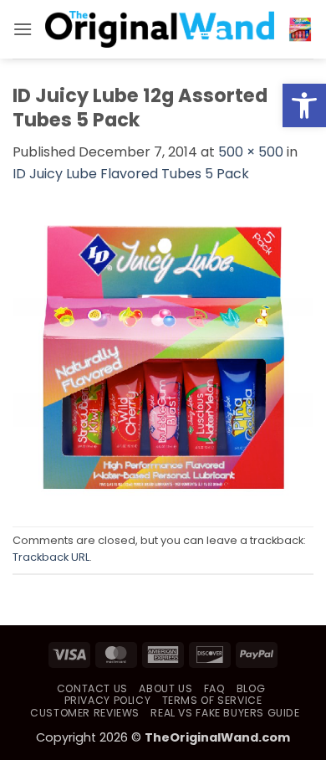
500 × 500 (250, 152)
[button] (304, 105)
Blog (251, 688)
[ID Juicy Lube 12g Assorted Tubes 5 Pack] (163, 354)
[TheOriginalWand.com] (159, 29)
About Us (165, 688)
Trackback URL (51, 557)
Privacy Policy (107, 700)
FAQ (215, 688)
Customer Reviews (85, 713)
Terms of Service (212, 700)
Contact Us (92, 688)
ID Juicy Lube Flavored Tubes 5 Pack (131, 173)
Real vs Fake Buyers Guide (224, 713)
